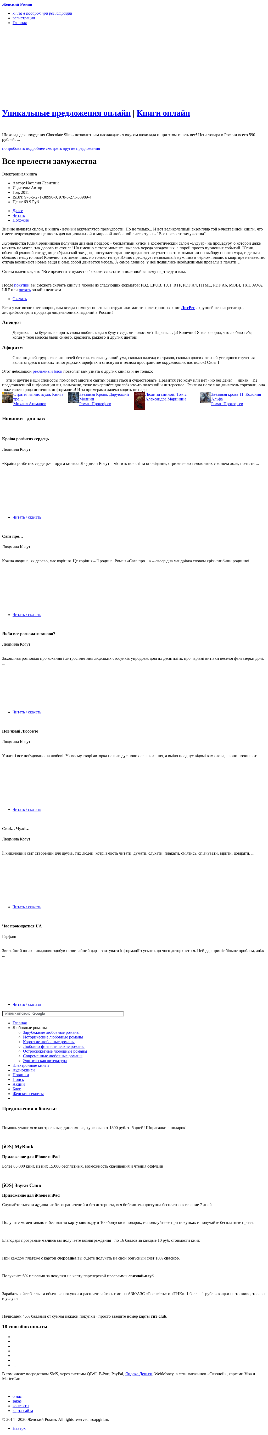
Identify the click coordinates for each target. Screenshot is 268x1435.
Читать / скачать (27, 517)
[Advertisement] (94, 66)
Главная (20, 1023)
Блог (17, 1089)
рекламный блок (47, 371)
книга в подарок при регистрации (42, 13)
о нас (17, 1396)
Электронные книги (31, 1065)
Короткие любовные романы (49, 1042)
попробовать (13, 148)
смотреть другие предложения (73, 148)
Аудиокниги (24, 1070)
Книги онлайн (163, 113)
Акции (19, 1084)
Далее (18, 210)
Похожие (21, 220)
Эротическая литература (45, 1060)
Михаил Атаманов (29, 404)
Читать (19, 215)
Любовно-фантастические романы (54, 1046)
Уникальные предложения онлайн (66, 113)
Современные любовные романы (52, 1056)
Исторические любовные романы (53, 1037)
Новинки (21, 1075)
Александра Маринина (165, 399)
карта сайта (23, 1410)
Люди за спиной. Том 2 (166, 394)
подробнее (35, 148)
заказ (17, 1401)
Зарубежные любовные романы (51, 1032)
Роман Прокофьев (95, 404)
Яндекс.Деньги (138, 1374)
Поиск (18, 1079)
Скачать (20, 298)
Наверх (19, 1428)
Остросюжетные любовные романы (55, 1051)
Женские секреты (28, 1093)
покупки (22, 285)
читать (25, 290)
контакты (21, 1406)
